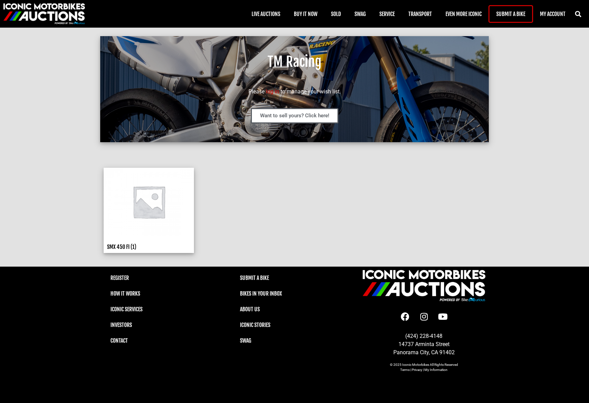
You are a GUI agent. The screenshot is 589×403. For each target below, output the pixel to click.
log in (272, 91)
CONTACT (119, 340)
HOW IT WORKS (125, 293)
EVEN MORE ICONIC (463, 14)
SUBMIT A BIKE (510, 14)
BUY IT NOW (305, 14)
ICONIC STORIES (255, 325)
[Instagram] (424, 316)
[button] (578, 13)
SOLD (336, 14)
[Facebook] (405, 316)
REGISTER (119, 277)
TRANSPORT (420, 14)
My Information (436, 370)
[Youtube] (442, 316)
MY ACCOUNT (552, 14)
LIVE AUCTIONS (266, 14)
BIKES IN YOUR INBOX (261, 293)
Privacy (417, 370)
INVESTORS (121, 325)
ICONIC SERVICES (126, 309)
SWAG (360, 14)
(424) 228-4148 (423, 336)
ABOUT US (250, 309)
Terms (405, 370)
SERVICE (387, 14)
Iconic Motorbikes (415, 365)
